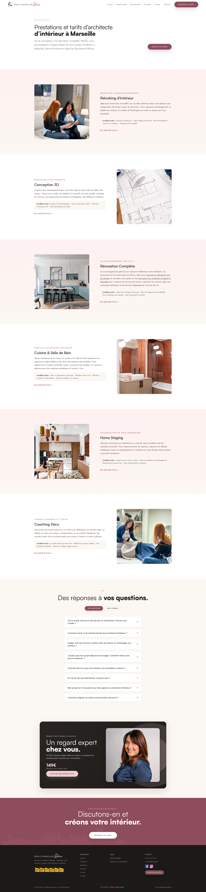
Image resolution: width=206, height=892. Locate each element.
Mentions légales (115, 858)
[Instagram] (151, 866)
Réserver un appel (186, 4)
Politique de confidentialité (118, 862)
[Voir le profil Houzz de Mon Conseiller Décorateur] (53, 870)
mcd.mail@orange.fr (151, 862)
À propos (147, 5)
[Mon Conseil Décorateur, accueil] (24, 4)
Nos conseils (112, 608)
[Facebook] (146, 866)
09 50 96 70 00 (150, 858)
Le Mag (157, 5)
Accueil (110, 5)
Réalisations (135, 5)
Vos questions (94, 608)
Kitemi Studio (120, 887)
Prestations (122, 5)
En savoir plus (108, 130)
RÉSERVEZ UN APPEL (159, 47)
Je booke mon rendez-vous (62, 774)
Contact (167, 5)
